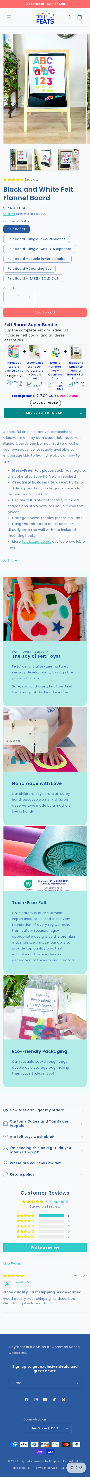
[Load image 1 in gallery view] (21, 160)
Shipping (9, 214)
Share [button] (12, 560)
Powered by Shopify (46, 1461)
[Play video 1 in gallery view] (68, 160)
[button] (9, 17)
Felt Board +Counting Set (29, 268)
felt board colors (36, 541)
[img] (13, 1275)
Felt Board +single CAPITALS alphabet (40, 249)
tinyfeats (26, 1461)
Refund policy (72, 1461)
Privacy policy (21, 1468)
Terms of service (46, 1468)
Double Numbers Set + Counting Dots (55, 370)
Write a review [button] (45, 1247)
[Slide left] (5, 161)
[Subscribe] (76, 1383)
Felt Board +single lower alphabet (36, 239)
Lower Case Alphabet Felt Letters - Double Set (34, 370)
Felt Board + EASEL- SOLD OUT (33, 278)
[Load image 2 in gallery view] (45, 160)
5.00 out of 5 (56, 1201)
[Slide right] (85, 161)
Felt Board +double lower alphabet (37, 259)
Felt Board (16, 229)
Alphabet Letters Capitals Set (14, 366)
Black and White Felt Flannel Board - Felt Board (76, 370)
